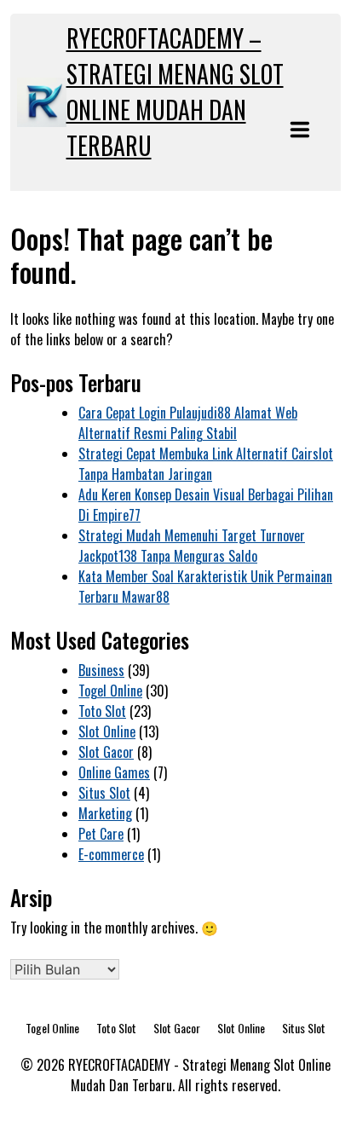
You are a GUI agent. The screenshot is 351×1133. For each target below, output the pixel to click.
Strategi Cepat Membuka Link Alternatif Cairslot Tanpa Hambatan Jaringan (205, 463)
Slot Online (106, 731)
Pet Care (101, 834)
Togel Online (110, 690)
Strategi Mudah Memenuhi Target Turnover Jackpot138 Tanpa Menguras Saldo (191, 545)
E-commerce (111, 854)
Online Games (114, 772)
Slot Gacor (106, 752)
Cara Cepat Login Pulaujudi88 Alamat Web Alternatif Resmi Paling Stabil (187, 422)
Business (101, 670)
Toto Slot (102, 711)
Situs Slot (104, 793)
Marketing (105, 813)
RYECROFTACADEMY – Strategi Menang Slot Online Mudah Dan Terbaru (175, 91)
